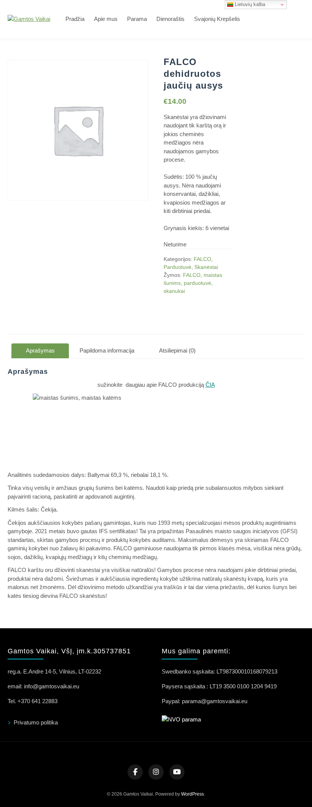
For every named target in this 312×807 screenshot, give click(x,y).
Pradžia (74, 19)
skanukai (174, 291)
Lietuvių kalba (249, 4)
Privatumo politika (36, 722)
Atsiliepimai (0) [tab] (177, 350)
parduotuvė (197, 283)
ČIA (210, 384)
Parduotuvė (177, 267)
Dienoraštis (170, 19)
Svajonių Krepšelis (217, 19)
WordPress (192, 794)
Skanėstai (206, 267)
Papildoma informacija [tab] (107, 350)
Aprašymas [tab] (40, 350)
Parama (137, 19)
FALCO (202, 259)
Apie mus (106, 19)
